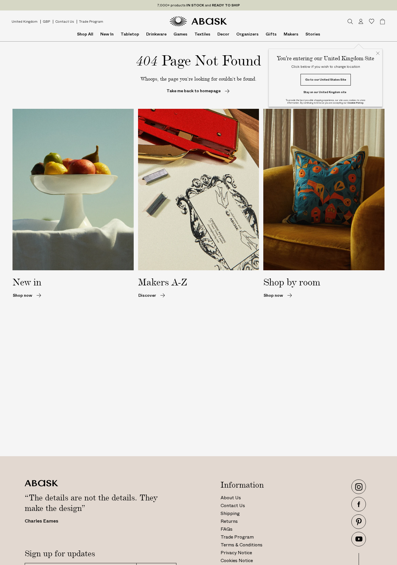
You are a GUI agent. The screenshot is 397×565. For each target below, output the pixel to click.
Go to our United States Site (325, 79)
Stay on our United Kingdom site (324, 92)
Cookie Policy (355, 102)
